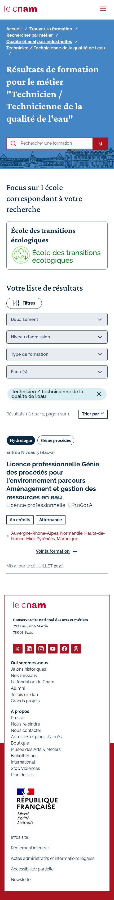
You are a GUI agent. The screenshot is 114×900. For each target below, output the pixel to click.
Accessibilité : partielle (32, 868)
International (23, 762)
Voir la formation (53, 551)
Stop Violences (25, 768)
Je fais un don (24, 694)
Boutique (20, 743)
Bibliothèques (24, 755)
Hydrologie (21, 440)
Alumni (18, 688)
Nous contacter (26, 730)
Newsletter (21, 879)
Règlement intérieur (30, 847)
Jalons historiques (28, 669)
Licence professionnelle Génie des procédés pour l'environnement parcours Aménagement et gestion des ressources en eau (52, 480)
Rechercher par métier (29, 35)
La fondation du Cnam (32, 681)
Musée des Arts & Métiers (36, 749)
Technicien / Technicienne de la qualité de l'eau (55, 47)
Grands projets (25, 700)
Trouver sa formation (50, 28)
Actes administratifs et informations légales (52, 858)
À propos (20, 711)
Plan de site (22, 774)
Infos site (19, 837)
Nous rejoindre (25, 724)
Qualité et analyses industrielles (39, 41)
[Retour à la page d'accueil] (20, 9)
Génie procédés (56, 440)
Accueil (14, 28)
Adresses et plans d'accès (36, 736)
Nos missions (24, 675)
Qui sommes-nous (29, 662)
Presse (17, 717)
